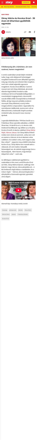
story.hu (8, 32)
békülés (20, 210)
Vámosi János (6, 214)
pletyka (14, 214)
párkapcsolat (12, 210)
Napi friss (5, 14)
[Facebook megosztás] (34, 32)
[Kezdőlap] (9, 2)
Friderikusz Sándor (23, 214)
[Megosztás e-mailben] (29, 32)
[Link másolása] (24, 32)
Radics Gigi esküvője (9, 6)
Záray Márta (28, 210)
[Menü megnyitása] (2, 2)
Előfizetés (26, 2)
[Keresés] (34, 2)
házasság (4, 210)
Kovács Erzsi (5, 218)
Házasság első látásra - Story (23, 6)
